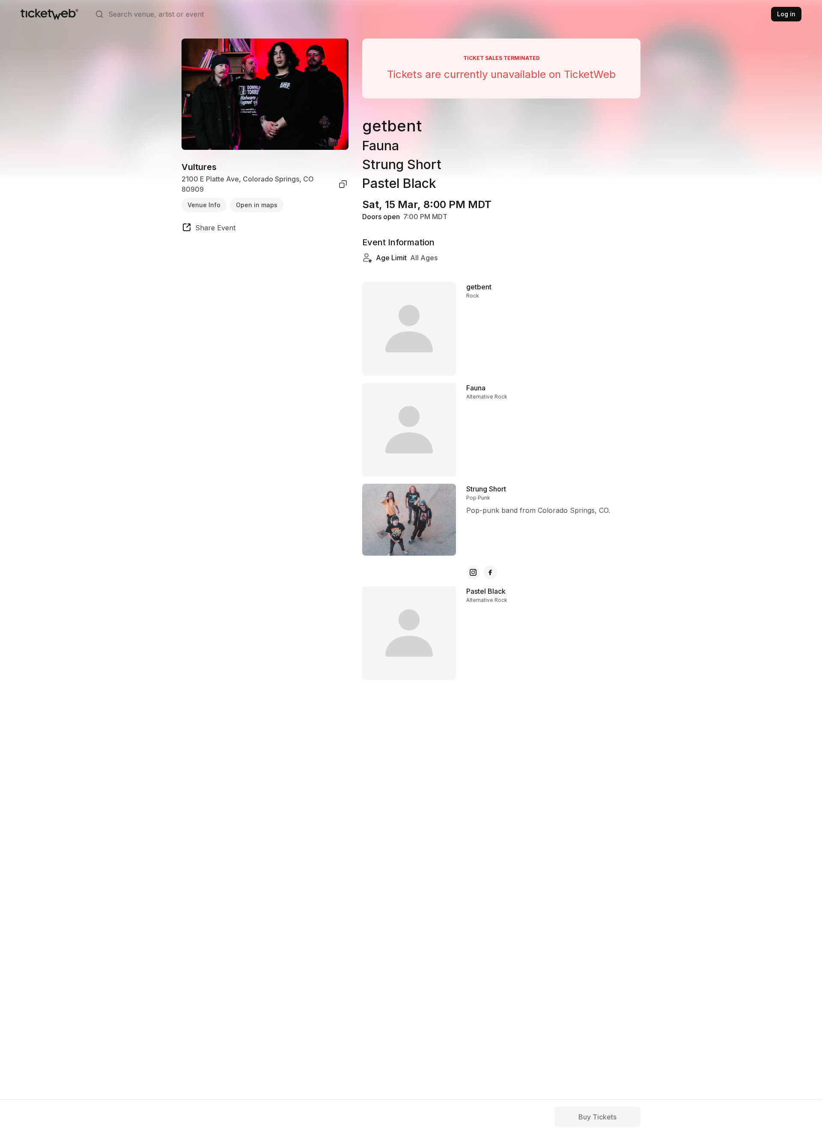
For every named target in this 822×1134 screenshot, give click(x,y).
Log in (786, 14)
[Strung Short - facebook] (490, 572)
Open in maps (256, 204)
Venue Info (204, 204)
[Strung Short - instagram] (473, 572)
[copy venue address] (342, 184)
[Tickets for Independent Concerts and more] (49, 14)
